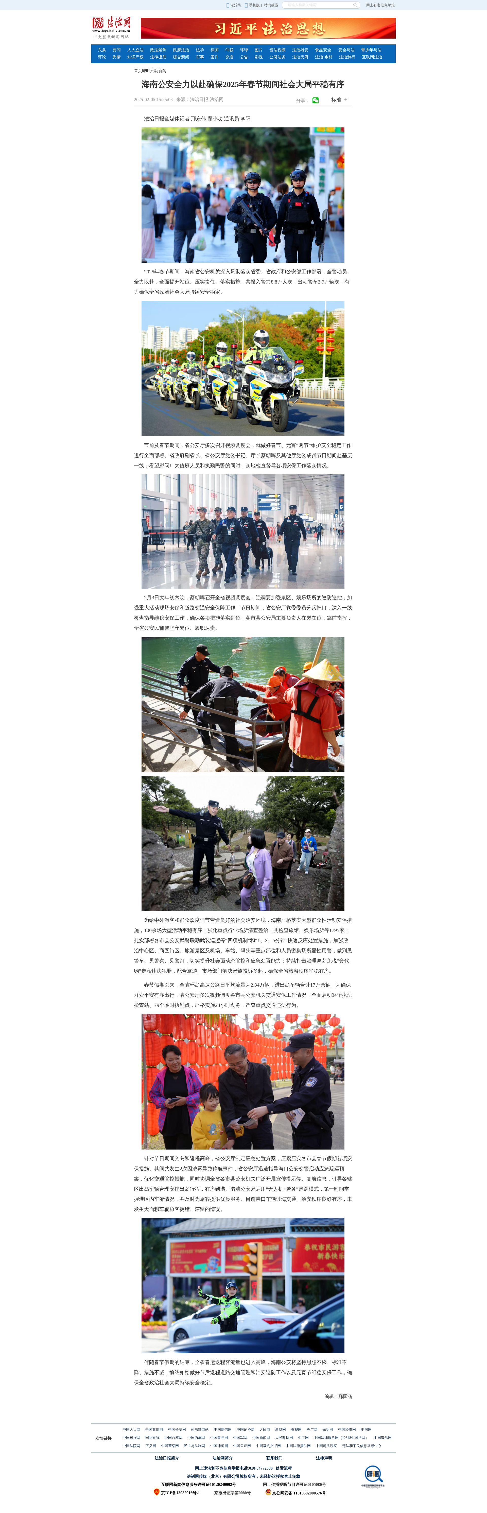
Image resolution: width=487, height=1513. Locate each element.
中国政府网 (154, 1430)
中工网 (303, 1438)
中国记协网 (245, 1430)
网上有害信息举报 (380, 5)
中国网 (366, 1430)
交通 (229, 57)
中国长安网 (177, 1430)
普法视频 (277, 50)
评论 (102, 57)
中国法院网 (131, 1446)
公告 (244, 57)
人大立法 (135, 50)
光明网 (327, 1430)
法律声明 (324, 1458)
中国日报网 (131, 1438)
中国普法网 (383, 1438)
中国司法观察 (326, 1446)
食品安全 (323, 50)
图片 (259, 50)
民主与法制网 (194, 1446)
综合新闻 (181, 57)
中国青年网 (219, 1438)
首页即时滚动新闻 (150, 71)
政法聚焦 (158, 50)
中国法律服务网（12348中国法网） (341, 1438)
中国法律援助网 (298, 1446)
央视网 (296, 1430)
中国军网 (240, 1438)
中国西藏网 (196, 1438)
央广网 (312, 1430)
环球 (244, 50)
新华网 (280, 1430)
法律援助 (158, 57)
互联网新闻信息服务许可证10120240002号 (198, 1484)
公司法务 (277, 57)
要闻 (117, 50)
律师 (215, 50)
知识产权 (135, 57)
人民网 (264, 1430)
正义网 (150, 1446)
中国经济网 (347, 1430)
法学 (200, 50)
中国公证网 (242, 1446)
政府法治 (181, 50)
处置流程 (284, 1468)
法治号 (236, 5)
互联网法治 (372, 57)
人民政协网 (284, 1438)
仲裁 (229, 50)
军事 (200, 57)
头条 (102, 50)
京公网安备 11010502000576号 (299, 1493)
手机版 (254, 5)
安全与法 (346, 50)
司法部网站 (200, 1430)
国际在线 (152, 1438)
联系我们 (274, 1458)
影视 (259, 57)
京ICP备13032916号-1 (180, 1493)
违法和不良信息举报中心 (361, 1446)
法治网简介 (223, 1458)
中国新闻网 (261, 1438)
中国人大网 (131, 1430)
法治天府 (300, 57)
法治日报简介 (167, 1458)
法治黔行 (347, 57)
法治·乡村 (324, 57)
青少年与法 (371, 50)
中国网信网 (223, 1430)
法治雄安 (300, 50)
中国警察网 (170, 1446)
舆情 (117, 57)
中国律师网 (219, 1446)
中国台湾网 (173, 1438)
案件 (215, 57)
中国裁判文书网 (268, 1446)
